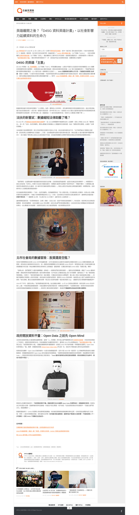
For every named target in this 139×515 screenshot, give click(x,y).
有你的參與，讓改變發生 (27, 2)
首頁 (16, 2)
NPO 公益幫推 (84, 19)
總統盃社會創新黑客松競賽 (35, 122)
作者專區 (87, 505)
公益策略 (43, 19)
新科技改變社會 (20, 23)
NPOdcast (58, 19)
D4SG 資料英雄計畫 (63, 53)
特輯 (29, 19)
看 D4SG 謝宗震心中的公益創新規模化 (28, 435)
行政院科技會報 (78, 340)
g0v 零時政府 (20, 51)
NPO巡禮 (60, 505)
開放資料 (59, 447)
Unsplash (61, 399)
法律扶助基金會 (24, 55)
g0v (31, 447)
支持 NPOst (103, 19)
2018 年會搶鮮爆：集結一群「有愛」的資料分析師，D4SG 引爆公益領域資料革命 (42, 431)
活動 (50, 19)
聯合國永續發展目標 (70, 19)
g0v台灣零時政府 (57, 104)
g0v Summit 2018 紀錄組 (62, 177)
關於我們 (94, 19)
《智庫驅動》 (33, 67)
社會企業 (29, 23)
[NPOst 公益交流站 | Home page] (25, 10)
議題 (23, 19)
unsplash (60, 252)
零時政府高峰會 (55, 51)
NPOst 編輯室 (22, 40)
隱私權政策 (52, 505)
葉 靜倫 (28, 496)
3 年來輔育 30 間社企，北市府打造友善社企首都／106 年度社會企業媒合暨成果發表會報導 (28, 491)
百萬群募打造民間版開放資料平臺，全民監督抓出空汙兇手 (35, 427)
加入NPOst (69, 505)
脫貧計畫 (53, 447)
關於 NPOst (39, 2)
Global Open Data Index (49, 347)
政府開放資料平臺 (23, 58)
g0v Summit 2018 (65, 330)
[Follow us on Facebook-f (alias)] (122, 23)
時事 (17, 19)
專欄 (35, 19)
